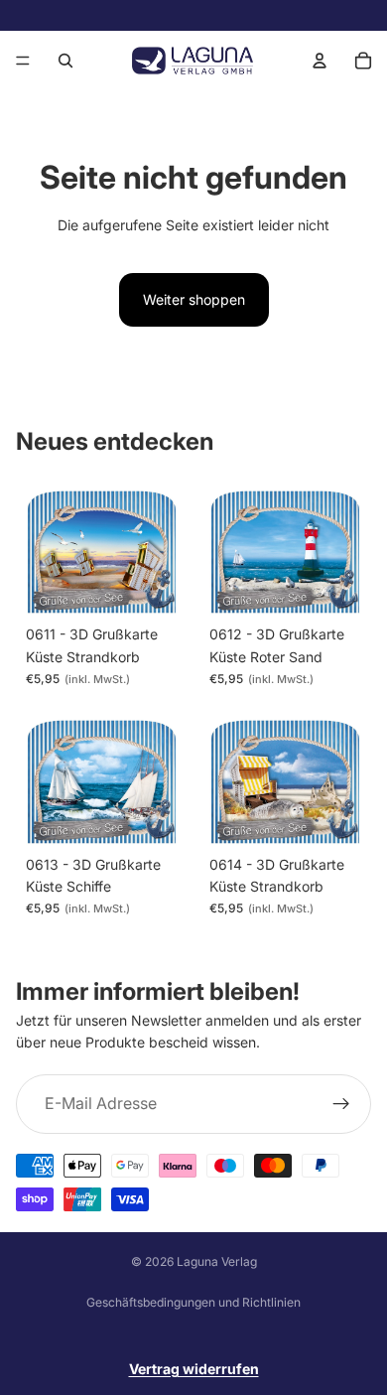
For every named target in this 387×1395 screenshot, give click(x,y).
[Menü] (23, 60)
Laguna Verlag (217, 1261)
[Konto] (319, 60)
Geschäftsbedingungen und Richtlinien (193, 1302)
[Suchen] (65, 60)
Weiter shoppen (194, 299)
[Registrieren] (341, 1104)
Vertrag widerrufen (194, 1368)
